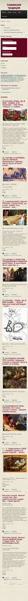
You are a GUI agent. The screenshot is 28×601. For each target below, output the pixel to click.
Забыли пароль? (6, 51)
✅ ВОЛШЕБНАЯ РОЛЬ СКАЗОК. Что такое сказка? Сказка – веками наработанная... (14, 409)
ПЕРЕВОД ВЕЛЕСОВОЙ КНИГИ (9, 78)
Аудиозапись (20, 75)
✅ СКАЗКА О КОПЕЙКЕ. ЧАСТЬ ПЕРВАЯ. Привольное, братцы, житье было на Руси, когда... (13, 161)
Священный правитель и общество (13, 32)
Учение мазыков (6, 92)
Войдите (6, 153)
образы (6, 80)
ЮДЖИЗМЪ (20, 77)
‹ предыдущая (13, 583)
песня (19, 78)
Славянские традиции (14, 6)
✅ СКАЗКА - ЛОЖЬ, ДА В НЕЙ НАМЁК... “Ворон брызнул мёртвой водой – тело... (14, 303)
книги (10, 77)
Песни (14, 12)
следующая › (12, 584)
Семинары (4, 16)
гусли (14, 77)
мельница (4, 77)
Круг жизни (7, 27)
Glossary (3, 63)
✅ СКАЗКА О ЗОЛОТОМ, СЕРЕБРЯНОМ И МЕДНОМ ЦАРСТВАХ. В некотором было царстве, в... (14, 262)
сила (2, 80)
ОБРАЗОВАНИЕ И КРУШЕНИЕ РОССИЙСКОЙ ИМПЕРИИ (12, 80)
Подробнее (14, 151)
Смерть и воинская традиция (12, 30)
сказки (23, 78)
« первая (5, 583)
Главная (4, 12)
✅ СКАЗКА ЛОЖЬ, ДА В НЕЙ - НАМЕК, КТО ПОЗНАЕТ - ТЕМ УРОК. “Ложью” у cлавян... (13, 104)
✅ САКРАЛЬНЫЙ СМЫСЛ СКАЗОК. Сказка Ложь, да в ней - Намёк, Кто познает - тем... (14, 204)
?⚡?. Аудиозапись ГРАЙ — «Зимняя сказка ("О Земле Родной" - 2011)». (14, 450)
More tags (17, 81)
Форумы (4, 67)
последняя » (20, 584)
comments (7, 151)
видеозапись (7, 75)
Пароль (4, 46)
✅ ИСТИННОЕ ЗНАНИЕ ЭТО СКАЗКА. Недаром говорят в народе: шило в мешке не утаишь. (14, 361)
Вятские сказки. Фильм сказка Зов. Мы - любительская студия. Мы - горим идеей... (13, 498)
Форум (9, 12)
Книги (19, 12)
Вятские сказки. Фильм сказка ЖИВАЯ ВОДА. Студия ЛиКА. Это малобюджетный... (13, 540)
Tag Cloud (3, 65)
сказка (4, 148)
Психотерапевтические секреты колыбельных (11, 88)
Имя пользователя (8, 40)
